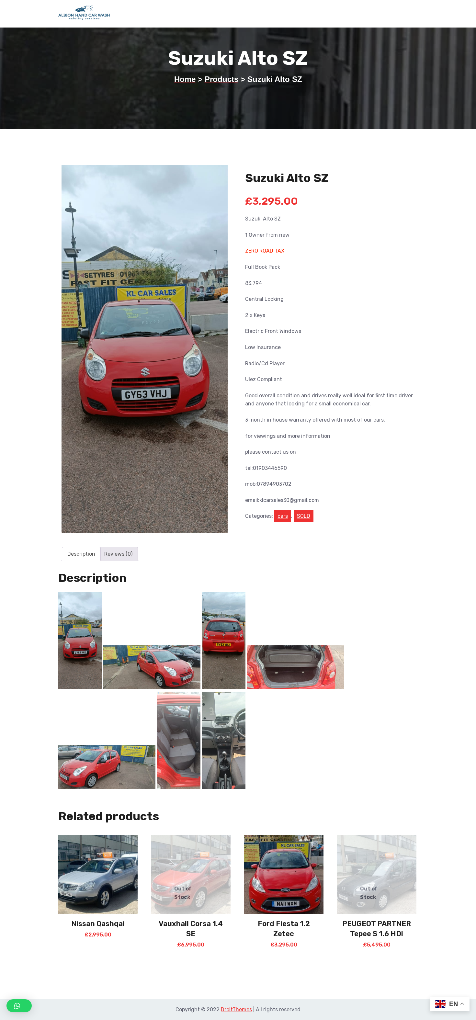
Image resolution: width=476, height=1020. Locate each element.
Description (81, 554)
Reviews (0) (118, 554)
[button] (19, 1005)
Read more (98, 938)
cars (283, 516)
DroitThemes (236, 1009)
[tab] (81, 554)
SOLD (303, 516)
